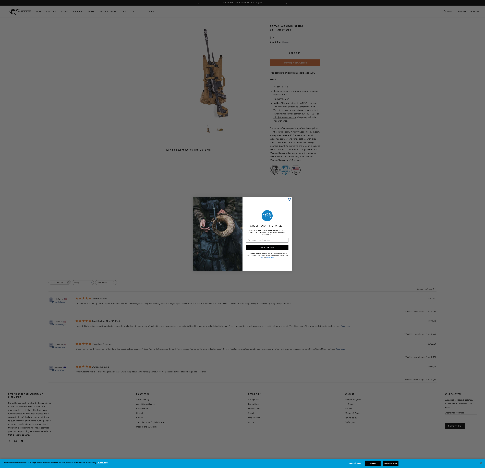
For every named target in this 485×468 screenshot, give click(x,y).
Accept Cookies (390, 463)
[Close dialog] (289, 199)
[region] (242, 463)
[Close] (481, 463)
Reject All (372, 463)
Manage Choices (354, 463)
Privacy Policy (102, 463)
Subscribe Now (267, 247)
